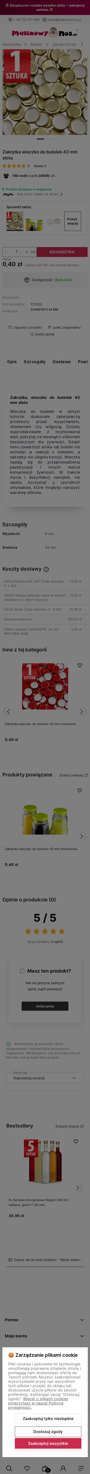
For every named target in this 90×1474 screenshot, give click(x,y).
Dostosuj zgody (48, 1431)
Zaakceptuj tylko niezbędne (48, 1418)
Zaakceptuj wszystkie (48, 1443)
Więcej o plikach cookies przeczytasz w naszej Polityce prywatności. (38, 1403)
